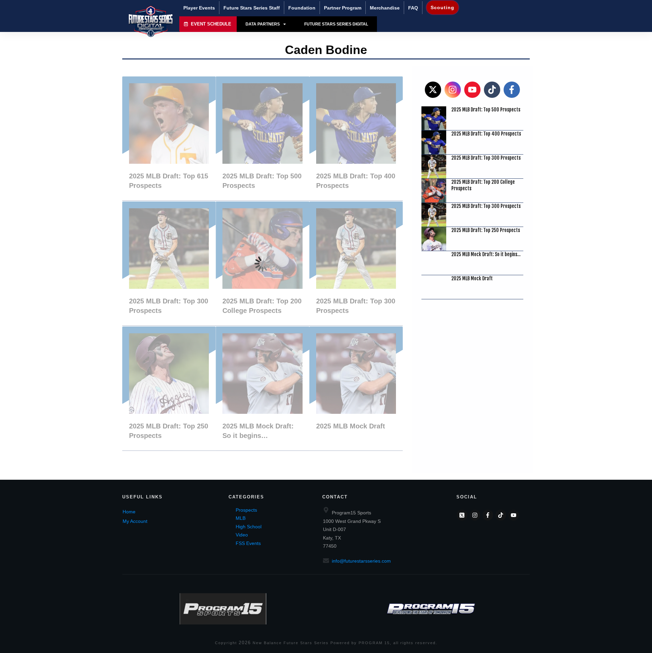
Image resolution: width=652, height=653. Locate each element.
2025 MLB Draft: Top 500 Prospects (262, 138)
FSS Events (248, 543)
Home (129, 511)
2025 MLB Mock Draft (356, 388)
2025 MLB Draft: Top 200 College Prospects (262, 263)
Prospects (246, 510)
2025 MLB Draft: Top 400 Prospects (356, 138)
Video (242, 534)
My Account (135, 521)
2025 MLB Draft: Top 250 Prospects (169, 388)
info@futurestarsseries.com (361, 561)
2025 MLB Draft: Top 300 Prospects (169, 263)
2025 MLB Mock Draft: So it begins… (262, 388)
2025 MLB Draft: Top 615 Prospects (169, 138)
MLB (241, 518)
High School (248, 526)
